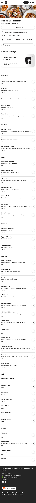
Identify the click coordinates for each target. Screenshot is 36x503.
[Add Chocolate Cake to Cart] (33, 452)
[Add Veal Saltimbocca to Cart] (33, 348)
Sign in (32, 2)
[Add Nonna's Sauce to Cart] (33, 215)
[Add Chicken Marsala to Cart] (33, 296)
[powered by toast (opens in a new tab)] (9, 488)
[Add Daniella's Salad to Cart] (33, 131)
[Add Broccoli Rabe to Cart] (33, 386)
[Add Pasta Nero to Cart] (33, 206)
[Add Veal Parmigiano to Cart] (33, 247)
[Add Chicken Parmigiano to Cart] (33, 230)
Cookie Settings (19, 494)
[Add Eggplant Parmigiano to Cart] (33, 238)
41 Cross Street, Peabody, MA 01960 (12, 475)
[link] (10, 40)
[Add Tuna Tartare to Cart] (33, 116)
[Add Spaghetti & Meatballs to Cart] (33, 163)
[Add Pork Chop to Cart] (33, 356)
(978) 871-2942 (6, 473)
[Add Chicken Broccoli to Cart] (33, 189)
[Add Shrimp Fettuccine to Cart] (33, 197)
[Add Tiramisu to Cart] (33, 435)
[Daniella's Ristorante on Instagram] (3, 482)
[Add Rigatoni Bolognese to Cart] (33, 172)
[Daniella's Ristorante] (6, 2)
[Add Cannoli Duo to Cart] (33, 443)
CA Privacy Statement (8, 494)
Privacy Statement (17, 493)
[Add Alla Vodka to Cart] (33, 180)
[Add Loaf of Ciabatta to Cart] (33, 420)
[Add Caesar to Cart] (33, 139)
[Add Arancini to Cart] (33, 81)
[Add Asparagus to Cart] (33, 393)
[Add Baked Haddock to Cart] (33, 262)
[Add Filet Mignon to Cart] (33, 365)
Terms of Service (6, 493)
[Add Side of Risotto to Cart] (33, 413)
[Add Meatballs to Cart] (33, 90)
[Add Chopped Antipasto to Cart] (33, 148)
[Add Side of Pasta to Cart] (33, 407)
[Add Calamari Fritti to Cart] (33, 107)
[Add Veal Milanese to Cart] (33, 339)
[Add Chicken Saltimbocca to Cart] (33, 314)
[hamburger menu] (2, 2)
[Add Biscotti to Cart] (33, 459)
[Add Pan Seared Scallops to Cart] (33, 279)
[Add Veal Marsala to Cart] (33, 331)
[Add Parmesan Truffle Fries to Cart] (33, 379)
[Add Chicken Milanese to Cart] (33, 305)
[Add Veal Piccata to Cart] (33, 322)
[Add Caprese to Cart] (33, 98)
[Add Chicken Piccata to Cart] (33, 288)
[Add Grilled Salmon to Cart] (33, 271)
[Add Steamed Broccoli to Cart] (33, 400)
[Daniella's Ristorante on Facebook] (5, 482)
